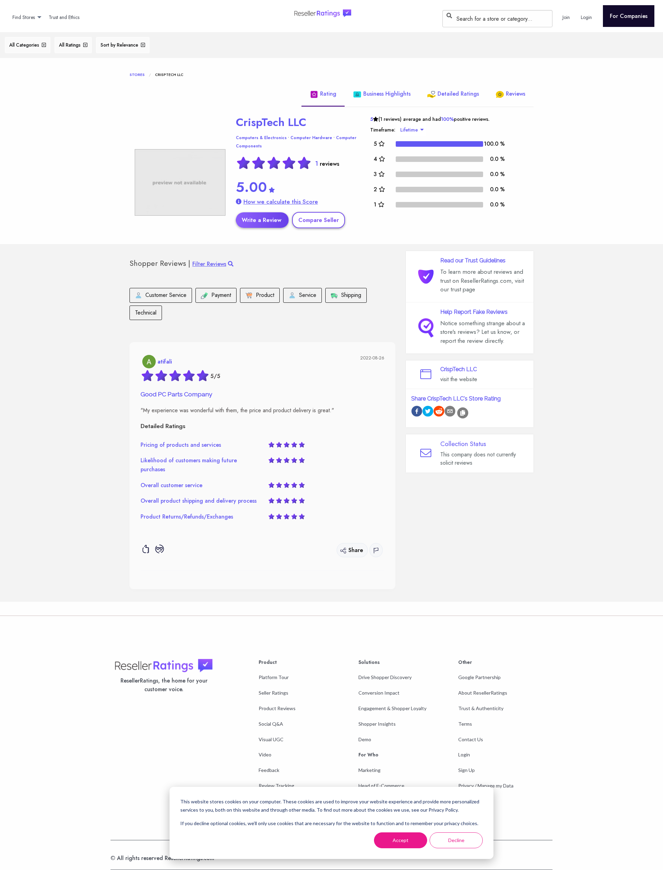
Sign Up (466, 770)
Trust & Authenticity (480, 708)
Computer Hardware (311, 138)
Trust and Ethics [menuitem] (64, 17)
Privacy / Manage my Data (485, 786)
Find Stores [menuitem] (23, 17)
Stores (137, 74)
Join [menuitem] (566, 17)
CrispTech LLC (271, 122)
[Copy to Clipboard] (462, 412)
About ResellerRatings (482, 693)
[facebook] (416, 412)
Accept (401, 840)
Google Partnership (479, 677)
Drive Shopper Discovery (385, 677)
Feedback (269, 770)
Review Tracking (276, 786)
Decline (456, 840)
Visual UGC (271, 739)
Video (265, 754)
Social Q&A (271, 724)
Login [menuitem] (586, 17)
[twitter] (427, 412)
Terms (465, 724)
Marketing (369, 770)
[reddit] (438, 412)
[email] (449, 412)
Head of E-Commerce (381, 786)
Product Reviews (277, 708)
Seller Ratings (273, 693)
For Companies (628, 16)
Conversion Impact (379, 693)
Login (464, 754)
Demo (364, 739)
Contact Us (470, 739)
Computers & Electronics (261, 138)
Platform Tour (274, 677)
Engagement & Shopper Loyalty (392, 708)
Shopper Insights (377, 724)
